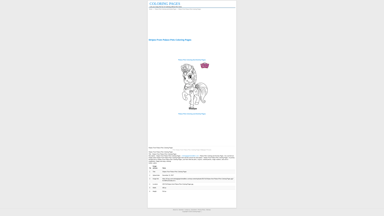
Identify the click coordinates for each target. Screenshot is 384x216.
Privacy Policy (201, 209)
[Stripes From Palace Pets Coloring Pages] (192, 112)
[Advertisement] (192, 25)
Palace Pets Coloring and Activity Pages (165, 9)
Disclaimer (194, 209)
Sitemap (208, 209)
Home (150, 9)
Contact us (187, 209)
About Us (175, 209)
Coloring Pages (165, 4)
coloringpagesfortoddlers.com (190, 156)
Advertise (181, 209)
